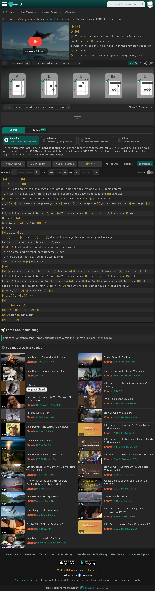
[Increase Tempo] (27, 63)
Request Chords (36, 389)
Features (30, 554)
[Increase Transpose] (96, 172)
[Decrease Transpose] (77, 172)
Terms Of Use (46, 554)
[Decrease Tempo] (4, 63)
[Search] (142, 4)
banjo (50, 107)
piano (19, 107)
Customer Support (139, 554)
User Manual (118, 554)
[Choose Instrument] (68, 107)
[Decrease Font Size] (14, 172)
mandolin (40, 107)
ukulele (29, 107)
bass (61, 107)
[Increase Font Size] (37, 172)
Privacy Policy (65, 554)
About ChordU (13, 554)
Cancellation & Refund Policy (92, 554)
